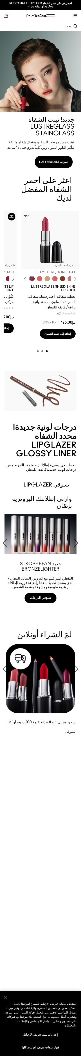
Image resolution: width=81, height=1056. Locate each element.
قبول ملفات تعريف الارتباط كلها (40, 1047)
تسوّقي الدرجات (40, 597)
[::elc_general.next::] (26, 278)
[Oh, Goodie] (40, 279)
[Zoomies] (8, 279)
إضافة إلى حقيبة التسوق (58, 333)
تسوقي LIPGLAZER (46, 485)
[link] (40, 101)
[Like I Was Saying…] (55, 279)
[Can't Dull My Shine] (62, 279)
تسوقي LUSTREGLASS (53, 162)
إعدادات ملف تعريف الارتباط (40, 1034)
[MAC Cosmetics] (40, 15)
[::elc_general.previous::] (74, 278)
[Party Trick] (47, 279)
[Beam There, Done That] (32, 279)
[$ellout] (70, 279)
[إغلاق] (5, 997)
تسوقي (70, 731)
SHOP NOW (40, 614)
